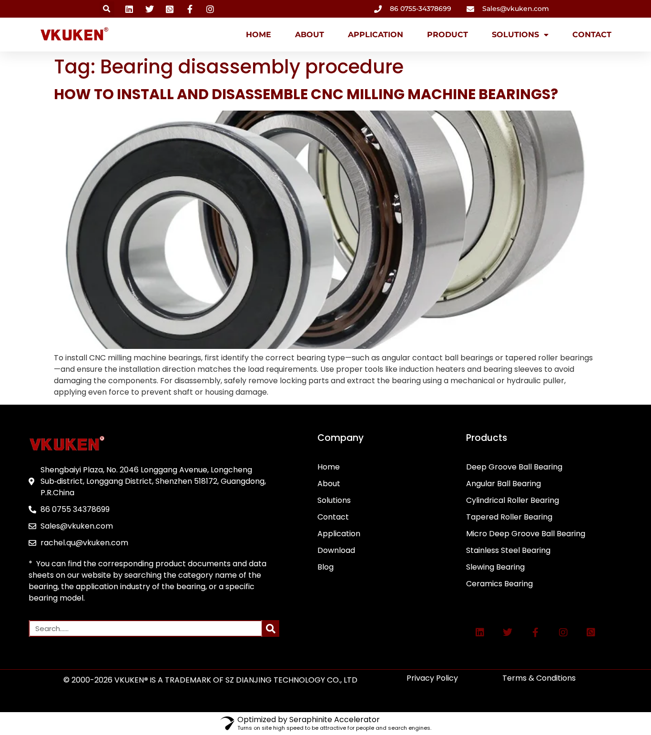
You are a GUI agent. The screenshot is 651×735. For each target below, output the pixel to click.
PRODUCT (447, 34)
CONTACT (591, 34)
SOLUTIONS (515, 34)
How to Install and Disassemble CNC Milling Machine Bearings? (306, 94)
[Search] (270, 628)
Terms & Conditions (539, 678)
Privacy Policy (432, 678)
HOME (258, 34)
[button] (107, 8)
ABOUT (309, 34)
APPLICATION (375, 34)
